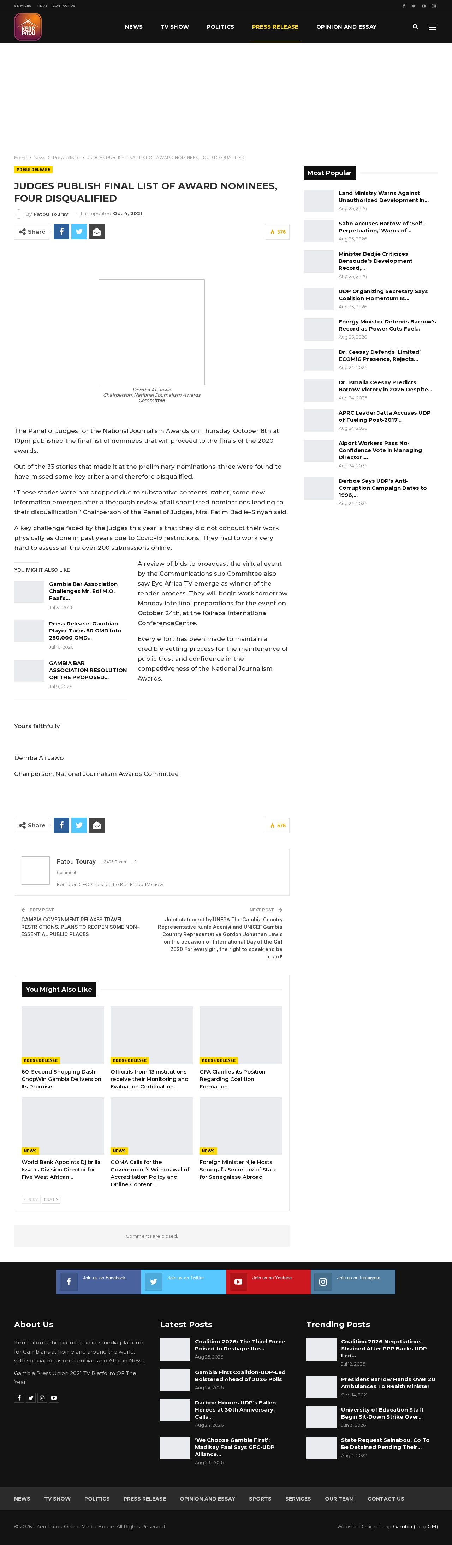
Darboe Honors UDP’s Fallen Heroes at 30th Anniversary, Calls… (235, 1409)
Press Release (275, 26)
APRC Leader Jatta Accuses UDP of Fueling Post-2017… (385, 416)
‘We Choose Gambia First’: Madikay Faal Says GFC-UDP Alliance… (235, 1447)
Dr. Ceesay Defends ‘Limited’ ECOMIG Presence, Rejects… (380, 355)
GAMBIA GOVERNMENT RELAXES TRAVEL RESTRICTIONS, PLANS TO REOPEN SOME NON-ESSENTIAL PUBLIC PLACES (80, 927)
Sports (260, 1499)
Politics (220, 26)
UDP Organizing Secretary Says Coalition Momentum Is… (383, 295)
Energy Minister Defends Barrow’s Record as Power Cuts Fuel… (387, 325)
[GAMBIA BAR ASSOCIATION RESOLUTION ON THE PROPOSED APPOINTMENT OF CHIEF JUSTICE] (29, 671)
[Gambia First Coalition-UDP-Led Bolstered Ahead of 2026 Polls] (175, 1380)
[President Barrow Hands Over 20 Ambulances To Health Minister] (321, 1387)
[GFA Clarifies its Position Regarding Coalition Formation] (241, 1035)
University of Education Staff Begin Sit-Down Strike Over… (382, 1413)
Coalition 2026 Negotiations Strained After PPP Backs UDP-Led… (385, 1348)
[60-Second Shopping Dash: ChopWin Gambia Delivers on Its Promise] (63, 1035)
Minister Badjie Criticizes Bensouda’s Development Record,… (375, 260)
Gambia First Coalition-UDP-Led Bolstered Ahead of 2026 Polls (240, 1376)
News (134, 26)
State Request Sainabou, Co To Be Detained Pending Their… (385, 1443)
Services (22, 5)
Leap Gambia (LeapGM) (408, 1526)
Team (42, 5)
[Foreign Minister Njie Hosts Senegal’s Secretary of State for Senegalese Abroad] (241, 1126)
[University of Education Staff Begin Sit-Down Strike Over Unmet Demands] (321, 1417)
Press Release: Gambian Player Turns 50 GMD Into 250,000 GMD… (85, 630)
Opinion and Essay (346, 26)
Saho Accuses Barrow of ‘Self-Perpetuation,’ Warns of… (381, 227)
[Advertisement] (226, 95)
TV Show (175, 26)
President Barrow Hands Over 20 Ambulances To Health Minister (388, 1383)
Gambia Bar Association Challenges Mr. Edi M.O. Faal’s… (83, 591)
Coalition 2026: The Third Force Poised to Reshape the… (240, 1345)
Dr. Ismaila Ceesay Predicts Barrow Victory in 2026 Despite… (385, 386)
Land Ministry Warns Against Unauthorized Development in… (384, 196)
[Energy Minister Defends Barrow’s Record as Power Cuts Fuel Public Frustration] (319, 329)
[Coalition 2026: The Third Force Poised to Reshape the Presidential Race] (175, 1349)
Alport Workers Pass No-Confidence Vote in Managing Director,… (380, 450)
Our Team (339, 1499)
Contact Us (64, 5)
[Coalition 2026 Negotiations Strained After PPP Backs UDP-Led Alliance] (321, 1349)
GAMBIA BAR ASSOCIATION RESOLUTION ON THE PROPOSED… (88, 670)
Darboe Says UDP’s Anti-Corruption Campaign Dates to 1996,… (383, 487)
